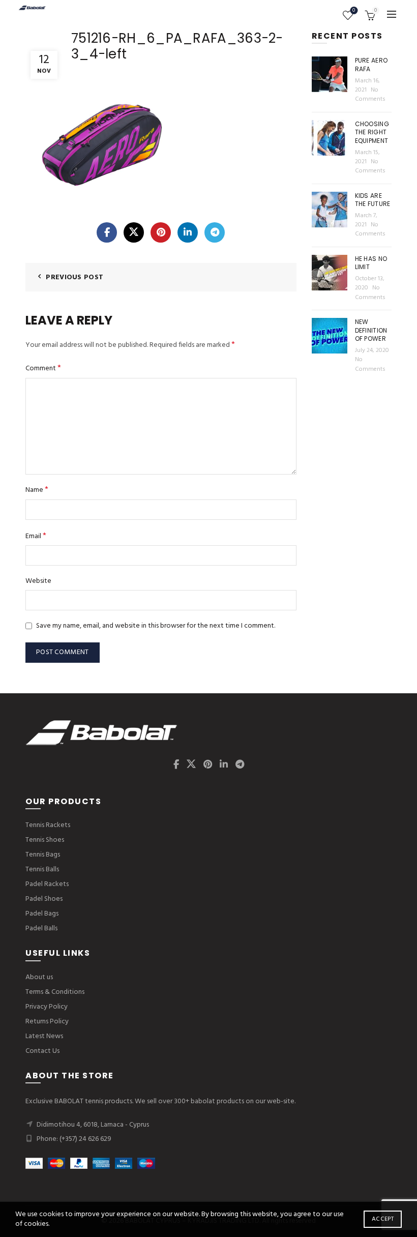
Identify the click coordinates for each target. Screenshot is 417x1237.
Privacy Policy (46, 1007)
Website (38, 581)
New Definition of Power (371, 330)
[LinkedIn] (187, 232)
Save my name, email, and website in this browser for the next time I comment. (155, 626)
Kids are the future (373, 200)
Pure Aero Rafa (371, 64)
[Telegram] (214, 232)
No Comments (370, 94)
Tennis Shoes (44, 840)
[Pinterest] (161, 232)
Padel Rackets (47, 884)
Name (36, 490)
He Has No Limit (371, 263)
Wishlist (353, 11)
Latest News (44, 1036)
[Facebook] (107, 232)
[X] (134, 232)
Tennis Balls (42, 869)
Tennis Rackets (47, 825)
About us (39, 977)
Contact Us (42, 1051)
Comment (43, 368)
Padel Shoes (44, 899)
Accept (383, 1219)
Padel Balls (41, 928)
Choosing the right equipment (372, 132)
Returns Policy (47, 1021)
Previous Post (74, 277)
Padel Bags (41, 914)
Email (35, 536)
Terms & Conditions (54, 992)
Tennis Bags (42, 855)
